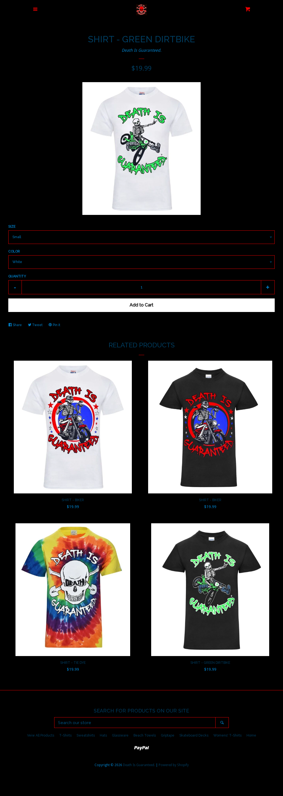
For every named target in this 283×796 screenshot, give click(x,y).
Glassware (120, 735)
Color (14, 251)
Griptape (167, 735)
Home (251, 735)
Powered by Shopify (174, 765)
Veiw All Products (40, 735)
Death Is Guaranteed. (141, 50)
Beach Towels (144, 735)
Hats (103, 735)
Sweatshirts (86, 735)
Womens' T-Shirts (227, 735)
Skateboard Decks (193, 735)
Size (11, 226)
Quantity (17, 276)
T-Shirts (65, 735)
